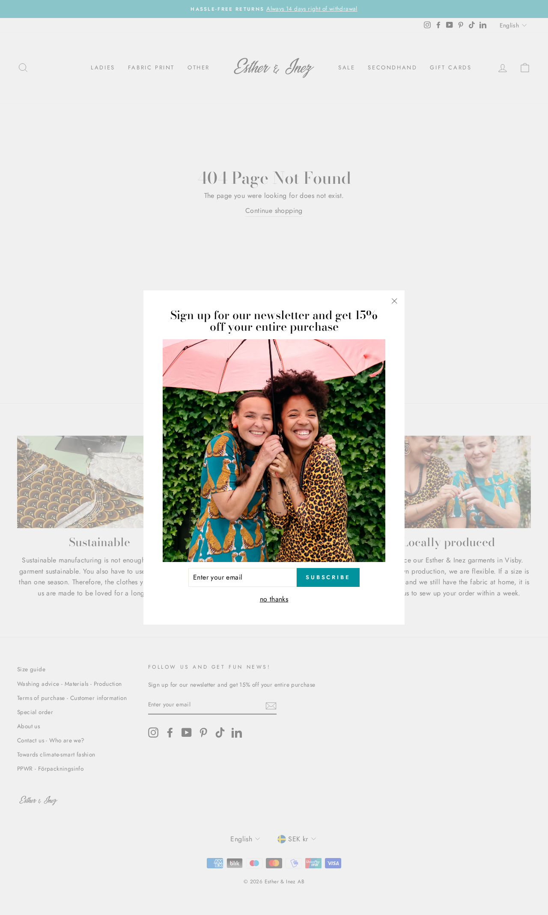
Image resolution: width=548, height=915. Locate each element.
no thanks (274, 599)
